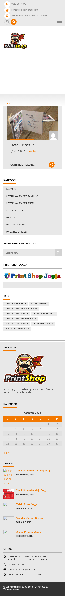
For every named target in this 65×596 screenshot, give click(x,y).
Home (24, 53)
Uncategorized (16, 231)
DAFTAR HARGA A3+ (34, 63)
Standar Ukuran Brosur (29, 518)
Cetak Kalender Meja (20, 203)
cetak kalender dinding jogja (21, 309)
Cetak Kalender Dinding (22, 196)
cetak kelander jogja (17, 324)
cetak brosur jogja (16, 304)
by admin (33, 151)
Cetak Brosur (22, 145)
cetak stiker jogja (43, 324)
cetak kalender (39, 304)
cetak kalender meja (44, 314)
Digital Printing (17, 224)
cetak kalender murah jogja (21, 319)
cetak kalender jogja (17, 314)
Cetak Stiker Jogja (26, 504)
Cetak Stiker (14, 210)
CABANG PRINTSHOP (35, 72)
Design (10, 217)
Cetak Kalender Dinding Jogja (33, 470)
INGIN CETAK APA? (33, 81)
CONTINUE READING (22, 164)
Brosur (11, 189)
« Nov (6, 452)
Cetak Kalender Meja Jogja (31, 490)
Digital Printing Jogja (17, 329)
